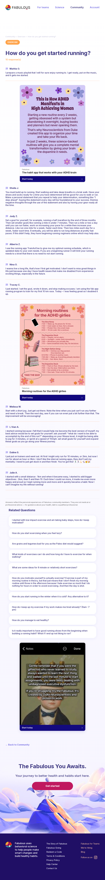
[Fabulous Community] (17, 7)
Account (95, 7)
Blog (83, 852)
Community (77, 7)
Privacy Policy (53, 860)
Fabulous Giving (53, 847)
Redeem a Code (54, 852)
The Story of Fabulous (56, 843)
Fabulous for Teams (90, 843)
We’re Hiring (86, 847)
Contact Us (51, 868)
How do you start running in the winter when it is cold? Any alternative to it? (50, 596)
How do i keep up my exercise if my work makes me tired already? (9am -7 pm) (51, 608)
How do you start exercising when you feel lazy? (37, 533)
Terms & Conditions (55, 856)
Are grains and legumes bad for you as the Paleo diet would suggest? (47, 543)
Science (59, 7)
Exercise (21, 36)
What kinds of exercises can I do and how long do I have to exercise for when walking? (52, 555)
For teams (43, 7)
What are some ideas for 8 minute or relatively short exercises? (44, 567)
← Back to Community (17, 744)
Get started (52, 785)
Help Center (52, 864)
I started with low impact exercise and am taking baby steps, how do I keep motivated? (50, 521)
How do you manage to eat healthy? (30, 620)
